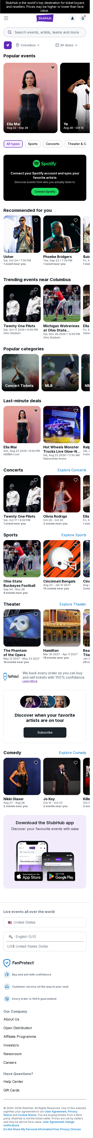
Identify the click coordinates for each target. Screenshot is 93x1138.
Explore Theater (72, 604)
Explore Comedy (72, 752)
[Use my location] (8, 45)
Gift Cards (11, 1090)
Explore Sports (73, 535)
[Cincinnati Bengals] (61, 565)
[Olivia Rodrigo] (61, 500)
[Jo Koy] (61, 783)
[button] (17, 18)
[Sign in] (72, 18)
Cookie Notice (27, 1115)
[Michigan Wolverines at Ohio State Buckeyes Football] (61, 312)
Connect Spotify (45, 191)
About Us (11, 1019)
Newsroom (12, 1054)
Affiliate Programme (19, 1036)
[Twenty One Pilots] (22, 310)
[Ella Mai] (30, 98)
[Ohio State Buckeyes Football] (22, 567)
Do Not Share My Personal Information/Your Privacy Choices (42, 1129)
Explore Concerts (72, 470)
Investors (11, 1045)
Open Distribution (17, 1028)
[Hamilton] (61, 634)
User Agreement (55, 1111)
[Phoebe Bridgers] (61, 241)
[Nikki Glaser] (22, 783)
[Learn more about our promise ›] (11, 677)
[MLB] (60, 372)
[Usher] (22, 241)
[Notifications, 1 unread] (82, 18)
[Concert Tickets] (20, 372)
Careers (9, 1062)
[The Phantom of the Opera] (22, 636)
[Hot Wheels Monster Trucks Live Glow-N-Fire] (61, 433)
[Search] (44, 31)
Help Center (13, 1081)
